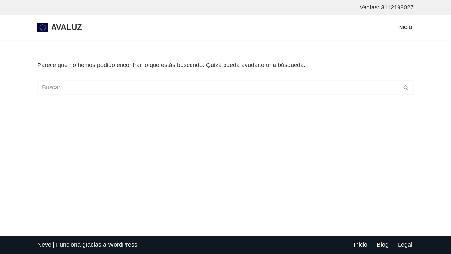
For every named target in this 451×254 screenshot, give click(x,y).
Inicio (405, 27)
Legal (405, 244)
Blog (383, 244)
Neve (44, 244)
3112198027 (397, 7)
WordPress (122, 244)
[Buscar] (406, 87)
